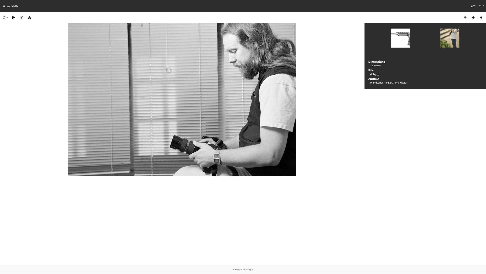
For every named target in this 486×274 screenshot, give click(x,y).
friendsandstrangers (381, 82)
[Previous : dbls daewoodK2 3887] (473, 17)
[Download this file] (29, 17)
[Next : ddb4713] (481, 17)
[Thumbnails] (465, 17)
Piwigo (249, 269)
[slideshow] (13, 17)
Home (6, 6)
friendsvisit (401, 82)
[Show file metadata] (21, 17)
